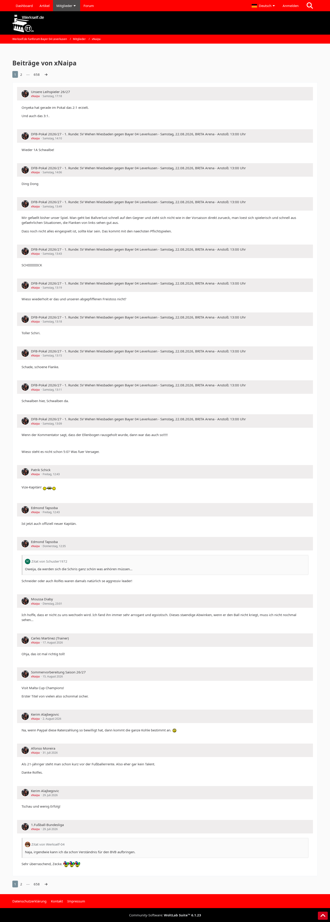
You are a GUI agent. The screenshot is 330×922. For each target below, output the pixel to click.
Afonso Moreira (43, 748)
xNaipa (35, 96)
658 (37, 74)
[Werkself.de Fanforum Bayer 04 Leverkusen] (165, 23)
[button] (263, 5)
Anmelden (291, 5)
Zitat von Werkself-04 (48, 844)
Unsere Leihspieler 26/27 (50, 91)
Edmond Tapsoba (44, 508)
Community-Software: (165, 915)
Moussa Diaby (42, 599)
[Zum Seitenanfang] (323, 916)
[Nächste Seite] (46, 74)
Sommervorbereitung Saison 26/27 (58, 672)
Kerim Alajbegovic (45, 714)
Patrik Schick (41, 470)
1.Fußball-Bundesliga (47, 824)
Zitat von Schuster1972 (49, 561)
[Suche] (310, 5)
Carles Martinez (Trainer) (50, 638)
